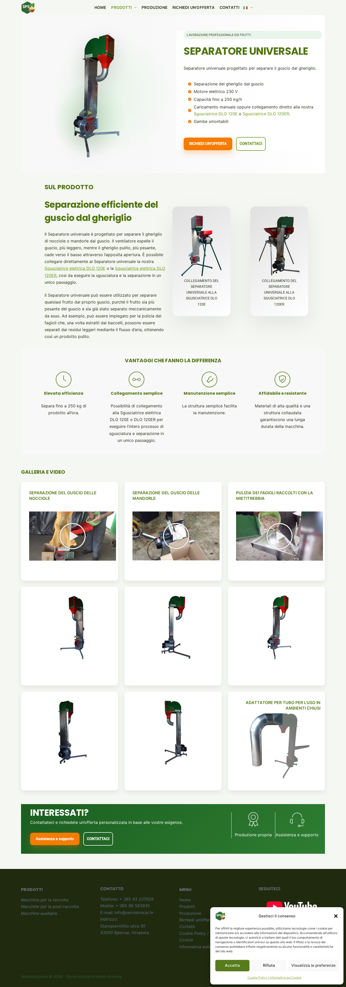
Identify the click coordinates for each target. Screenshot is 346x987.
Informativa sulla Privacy (202, 946)
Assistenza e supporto (55, 839)
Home (100, 7)
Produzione (154, 7)
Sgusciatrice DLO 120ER (266, 113)
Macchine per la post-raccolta (50, 906)
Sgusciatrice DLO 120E (216, 113)
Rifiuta (269, 965)
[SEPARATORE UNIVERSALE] (72, 628)
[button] (335, 916)
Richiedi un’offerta (193, 7)
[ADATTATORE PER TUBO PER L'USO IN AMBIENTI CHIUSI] (279, 746)
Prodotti (121, 7)
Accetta (232, 965)
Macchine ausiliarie (39, 913)
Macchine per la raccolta (44, 899)
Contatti (230, 7)
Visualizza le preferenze (313, 965)
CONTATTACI (251, 143)
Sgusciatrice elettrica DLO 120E (75, 268)
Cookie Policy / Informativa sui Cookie (274, 977)
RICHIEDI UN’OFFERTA (208, 143)
